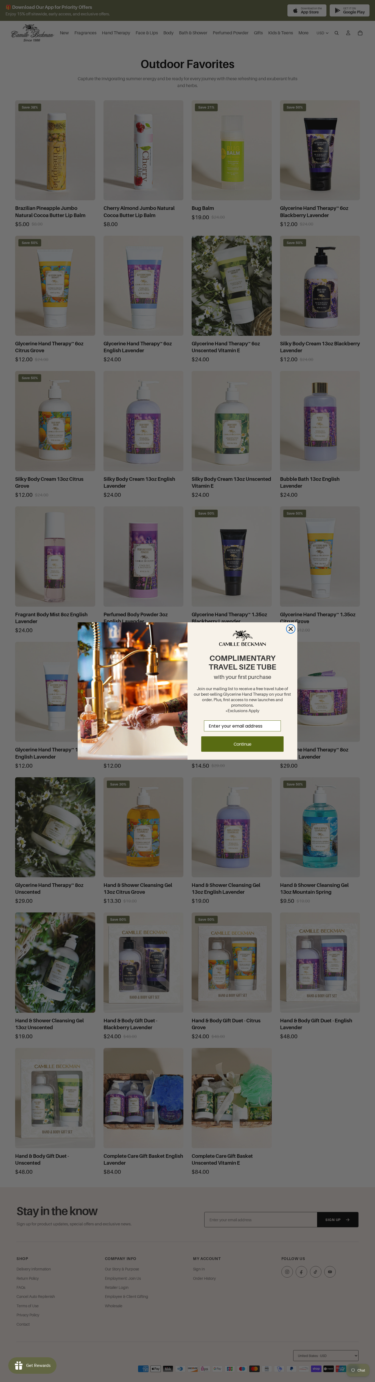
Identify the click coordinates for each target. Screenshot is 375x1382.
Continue (242, 744)
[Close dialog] (290, 629)
